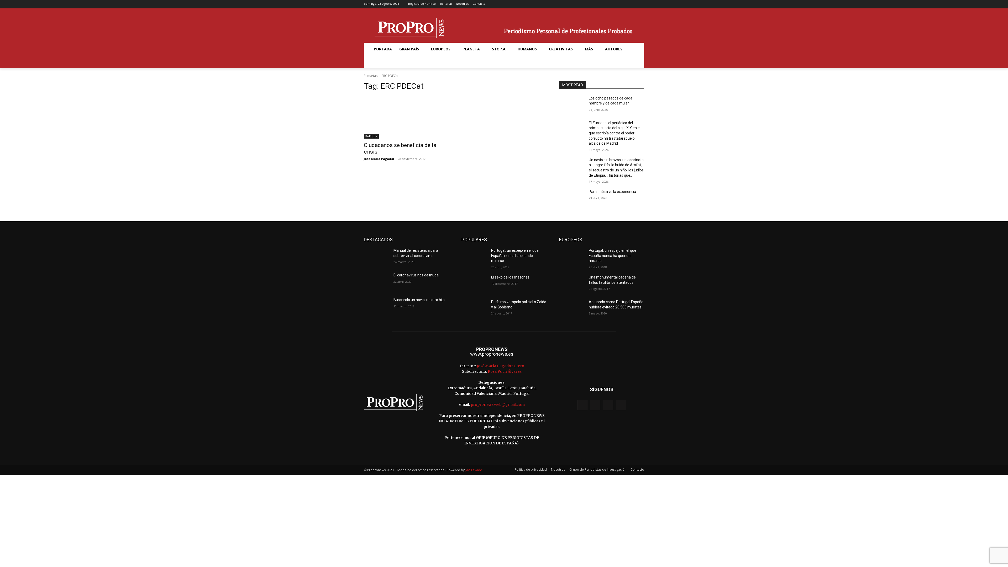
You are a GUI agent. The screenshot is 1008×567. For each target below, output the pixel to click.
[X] (632, 4)
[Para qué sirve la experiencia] (572, 198)
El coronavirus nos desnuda (416, 275)
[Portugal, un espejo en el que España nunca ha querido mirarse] (474, 257)
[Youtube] (640, 4)
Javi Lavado (473, 470)
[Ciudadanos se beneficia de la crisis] (406, 117)
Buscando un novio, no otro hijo (419, 300)
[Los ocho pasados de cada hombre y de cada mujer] (572, 105)
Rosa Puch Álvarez (505, 371)
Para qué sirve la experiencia (612, 192)
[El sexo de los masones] (474, 284)
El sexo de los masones (510, 277)
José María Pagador (379, 159)
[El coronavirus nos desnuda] (376, 282)
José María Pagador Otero (500, 366)
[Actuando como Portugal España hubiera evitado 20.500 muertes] (572, 308)
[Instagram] (624, 4)
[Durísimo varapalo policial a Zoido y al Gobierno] (474, 308)
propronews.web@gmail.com (498, 404)
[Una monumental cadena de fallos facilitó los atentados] (572, 284)
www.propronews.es (491, 354)
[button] (376, 61)
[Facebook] (616, 4)
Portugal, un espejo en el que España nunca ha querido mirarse (515, 255)
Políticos (371, 136)
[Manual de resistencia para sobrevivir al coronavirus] (376, 257)
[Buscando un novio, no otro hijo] (376, 306)
